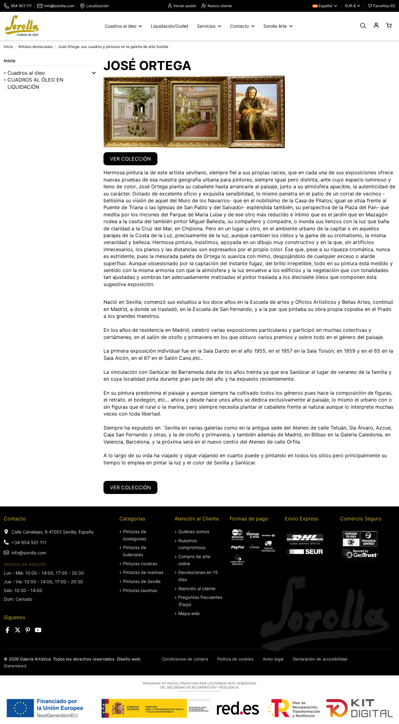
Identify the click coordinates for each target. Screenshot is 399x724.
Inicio (10, 60)
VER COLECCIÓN (130, 159)
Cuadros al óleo (26, 73)
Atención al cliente (196, 588)
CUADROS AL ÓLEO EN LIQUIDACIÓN (35, 83)
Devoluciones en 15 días (198, 576)
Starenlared (15, 665)
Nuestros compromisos (191, 544)
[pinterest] (27, 630)
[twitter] (18, 630)
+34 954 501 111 (29, 542)
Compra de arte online (194, 560)
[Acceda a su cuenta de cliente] (376, 25)
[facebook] (7, 630)
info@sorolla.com (59, 5)
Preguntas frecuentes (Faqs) (200, 601)
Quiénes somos (193, 531)
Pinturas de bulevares (134, 551)
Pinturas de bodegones (134, 535)
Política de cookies (235, 658)
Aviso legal (273, 658)
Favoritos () (383, 5)
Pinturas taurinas (140, 590)
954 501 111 (21, 5)
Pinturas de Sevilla (142, 581)
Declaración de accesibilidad (320, 658)
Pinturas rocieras (140, 563)
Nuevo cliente (219, 5)
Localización (97, 5)
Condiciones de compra (185, 658)
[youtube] (38, 630)
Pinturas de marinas (143, 572)
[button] (94, 72)
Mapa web (189, 613)
